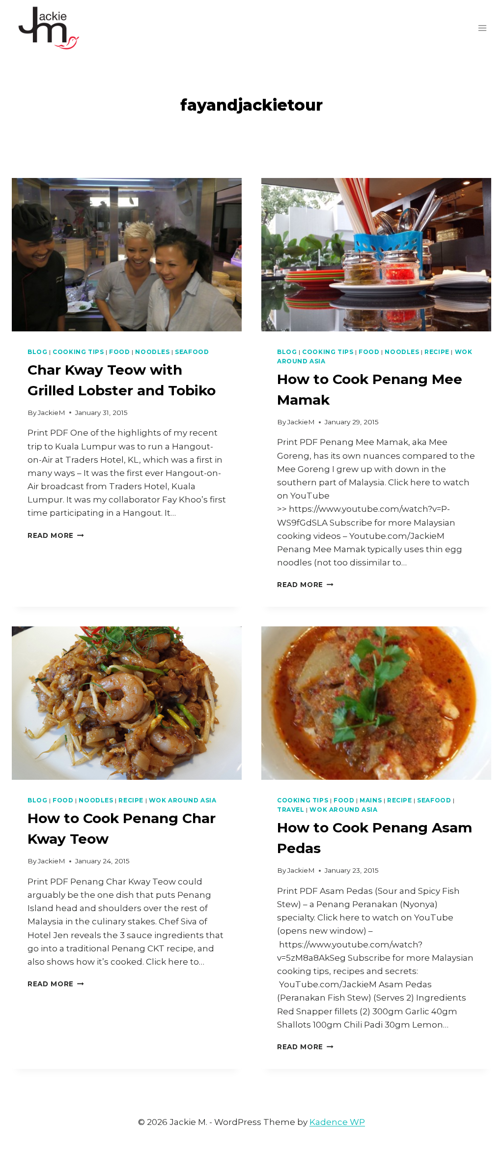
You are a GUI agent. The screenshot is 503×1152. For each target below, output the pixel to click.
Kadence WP (337, 1122)
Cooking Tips (78, 351)
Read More (56, 535)
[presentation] (127, 254)
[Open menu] (482, 27)
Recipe (436, 351)
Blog (37, 351)
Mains (371, 800)
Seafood (192, 351)
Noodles (152, 351)
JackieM (51, 412)
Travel (291, 809)
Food (119, 351)
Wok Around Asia (183, 800)
